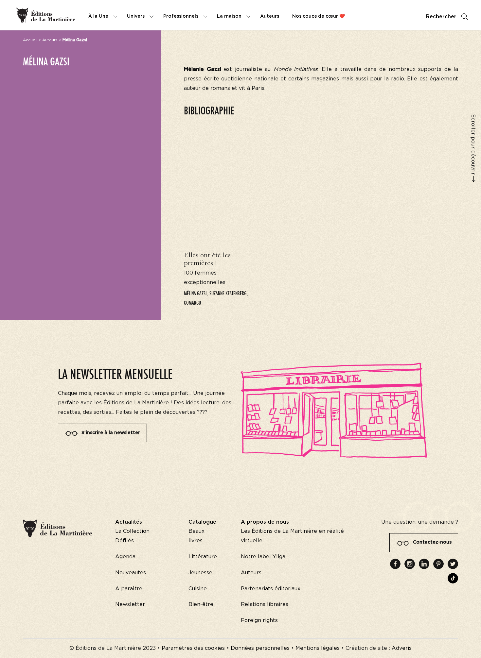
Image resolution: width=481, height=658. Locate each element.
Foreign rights (259, 620)
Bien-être (200, 604)
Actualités (128, 522)
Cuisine (197, 588)
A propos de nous (265, 522)
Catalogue (202, 522)
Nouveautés (130, 572)
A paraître (128, 588)
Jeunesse (200, 572)
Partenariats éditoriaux (270, 588)
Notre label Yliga (263, 556)
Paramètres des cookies (193, 648)
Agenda (125, 556)
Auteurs (50, 40)
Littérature (202, 556)
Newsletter (130, 604)
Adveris (402, 648)
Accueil (30, 40)
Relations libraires (264, 604)
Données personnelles (260, 648)
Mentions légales (317, 648)
